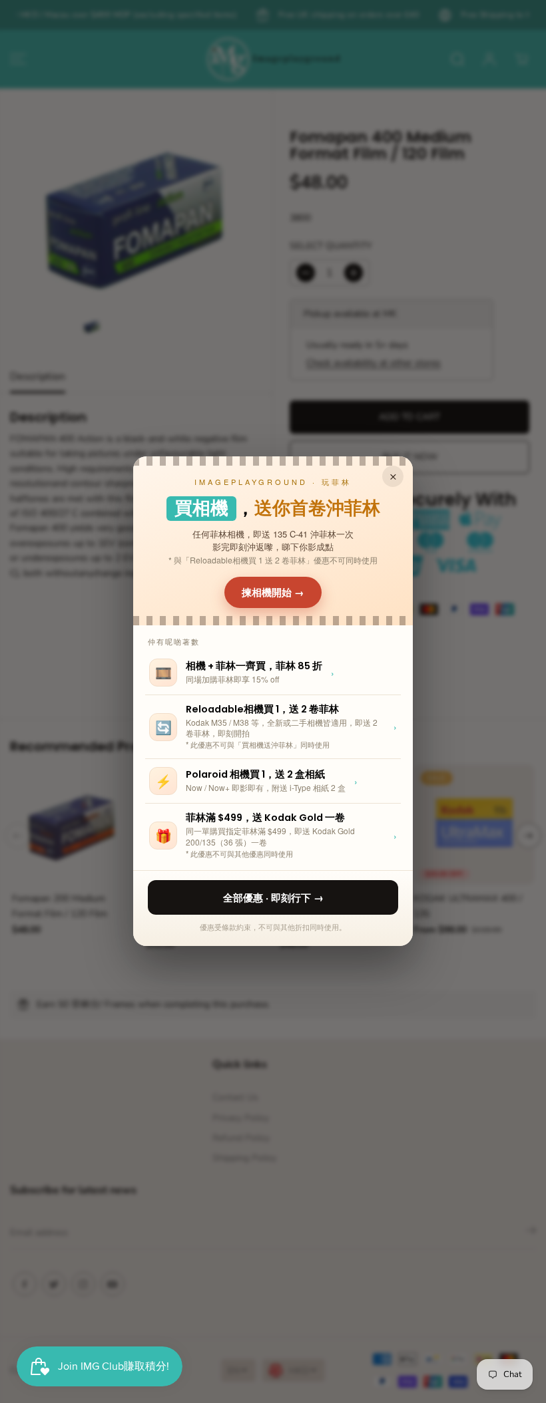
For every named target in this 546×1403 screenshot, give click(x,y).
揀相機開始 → (273, 592)
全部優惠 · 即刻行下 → (273, 897)
